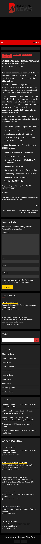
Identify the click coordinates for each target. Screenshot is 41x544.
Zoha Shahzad (7, 67)
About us (13, 537)
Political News (7, 57)
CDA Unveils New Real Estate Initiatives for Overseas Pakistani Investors (17, 321)
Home (7, 537)
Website (5, 273)
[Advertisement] (20, 28)
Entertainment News (9, 358)
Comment (6, 232)
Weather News (7, 392)
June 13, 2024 (19, 67)
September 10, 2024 (9, 310)
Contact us (21, 537)
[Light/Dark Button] (35, 42)
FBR (30, 186)
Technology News (8, 388)
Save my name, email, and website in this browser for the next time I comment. (19, 281)
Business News (7, 54)
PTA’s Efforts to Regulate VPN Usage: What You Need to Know (19, 510)
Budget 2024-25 (22, 186)
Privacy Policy (30, 537)
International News (9, 367)
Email (4, 265)
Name (4, 258)
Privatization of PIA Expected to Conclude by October (18, 495)
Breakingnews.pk (11, 186)
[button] (2, 42)
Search (5, 334)
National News (26, 54)
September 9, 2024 (9, 514)
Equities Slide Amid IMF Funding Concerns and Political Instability (19, 451)
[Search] (36, 340)
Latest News (16, 54)
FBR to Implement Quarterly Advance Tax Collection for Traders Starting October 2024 (18, 481)
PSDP (12, 188)
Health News (6, 362)
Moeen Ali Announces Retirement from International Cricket (16, 525)
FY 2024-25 (5, 188)
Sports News (6, 383)
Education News (8, 354)
